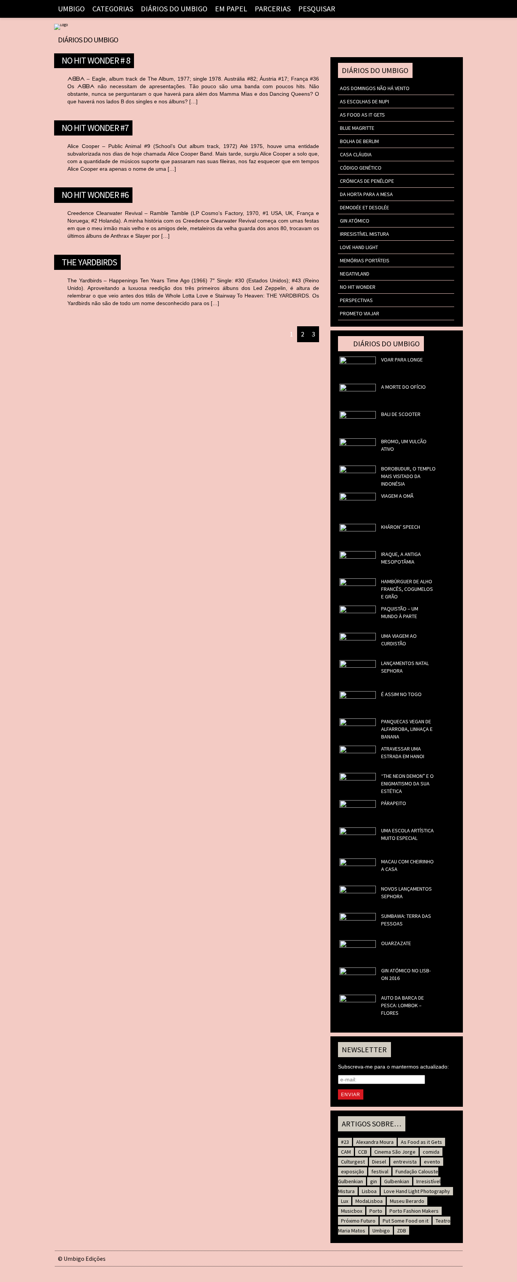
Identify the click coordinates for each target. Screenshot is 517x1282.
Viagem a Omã (397, 495)
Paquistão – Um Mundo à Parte (399, 612)
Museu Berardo (407, 1201)
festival (379, 1171)
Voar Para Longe (402, 359)
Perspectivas (356, 300)
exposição (352, 1171)
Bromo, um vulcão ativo (404, 445)
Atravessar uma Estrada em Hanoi (402, 752)
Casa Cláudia (356, 154)
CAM (346, 1151)
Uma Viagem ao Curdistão (399, 639)
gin (373, 1181)
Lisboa (369, 1191)
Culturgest (353, 1161)
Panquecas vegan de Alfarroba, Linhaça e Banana (407, 729)
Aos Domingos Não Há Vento (375, 88)
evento (432, 1161)
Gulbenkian (396, 1181)
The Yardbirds (89, 261)
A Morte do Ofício (403, 386)
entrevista (405, 1161)
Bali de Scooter (400, 414)
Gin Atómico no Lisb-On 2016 (406, 974)
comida (431, 1151)
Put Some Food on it (405, 1220)
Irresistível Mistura (364, 234)
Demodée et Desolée (364, 207)
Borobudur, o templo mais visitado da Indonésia (408, 476)
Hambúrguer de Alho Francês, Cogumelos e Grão (407, 589)
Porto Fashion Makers (414, 1210)
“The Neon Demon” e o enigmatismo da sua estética (407, 783)
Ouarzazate (396, 943)
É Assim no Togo (401, 694)
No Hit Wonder (357, 287)
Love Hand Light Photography (417, 1191)
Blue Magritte (357, 128)
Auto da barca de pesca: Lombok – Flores (402, 1005)
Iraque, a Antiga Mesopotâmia (401, 558)
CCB (362, 1151)
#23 (345, 1142)
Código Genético (361, 167)
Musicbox (351, 1210)
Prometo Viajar (359, 313)
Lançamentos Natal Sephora (405, 667)
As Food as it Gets (362, 114)
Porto (375, 1210)
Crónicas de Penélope (367, 181)
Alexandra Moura (375, 1142)
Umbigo (381, 1230)
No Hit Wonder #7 (95, 127)
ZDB (401, 1230)
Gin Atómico (354, 220)
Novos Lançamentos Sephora (406, 892)
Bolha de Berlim (359, 141)
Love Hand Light (359, 247)
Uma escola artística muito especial (407, 834)
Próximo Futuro (358, 1220)
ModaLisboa (369, 1201)
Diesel (379, 1161)
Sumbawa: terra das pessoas (406, 920)
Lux (344, 1201)
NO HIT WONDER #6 (95, 194)
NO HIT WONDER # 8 (96, 59)
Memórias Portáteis (364, 260)
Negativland (354, 273)
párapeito (393, 803)
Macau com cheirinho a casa (407, 865)
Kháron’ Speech (400, 526)
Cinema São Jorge (395, 1151)
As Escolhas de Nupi (364, 101)
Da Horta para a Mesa (366, 194)
